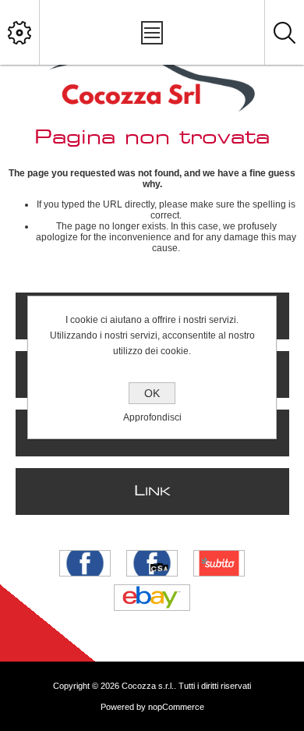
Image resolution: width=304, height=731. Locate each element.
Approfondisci (152, 417)
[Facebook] (85, 563)
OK (152, 393)
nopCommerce (176, 706)
